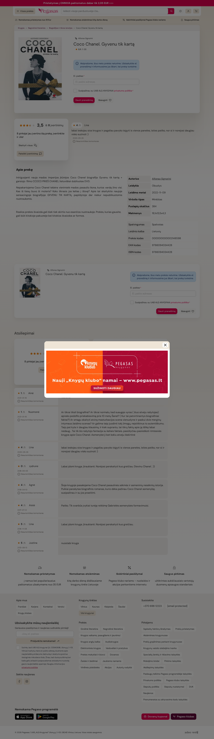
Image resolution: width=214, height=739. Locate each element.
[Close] (165, 344)
